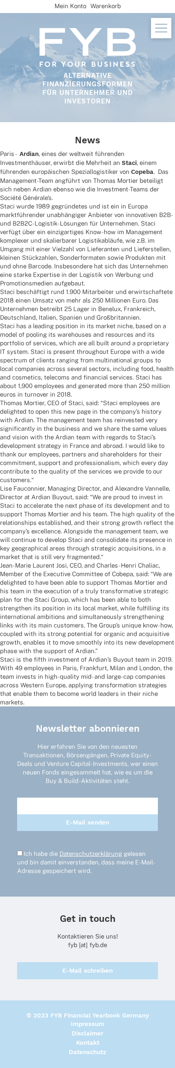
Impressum (87, 1024)
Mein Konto (70, 5)
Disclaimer (87, 1033)
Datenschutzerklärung (90, 853)
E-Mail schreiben (87, 970)
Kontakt (87, 1042)
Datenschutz (87, 1052)
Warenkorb (105, 5)
